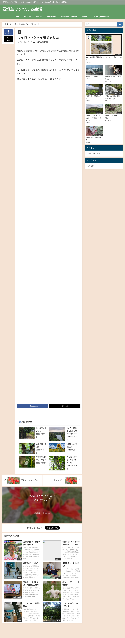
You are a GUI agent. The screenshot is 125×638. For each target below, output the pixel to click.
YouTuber (27, 16)
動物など (39, 16)
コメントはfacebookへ (101, 16)
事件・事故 (51, 16)
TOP (17, 16)
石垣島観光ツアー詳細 (68, 16)
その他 (84, 16)
